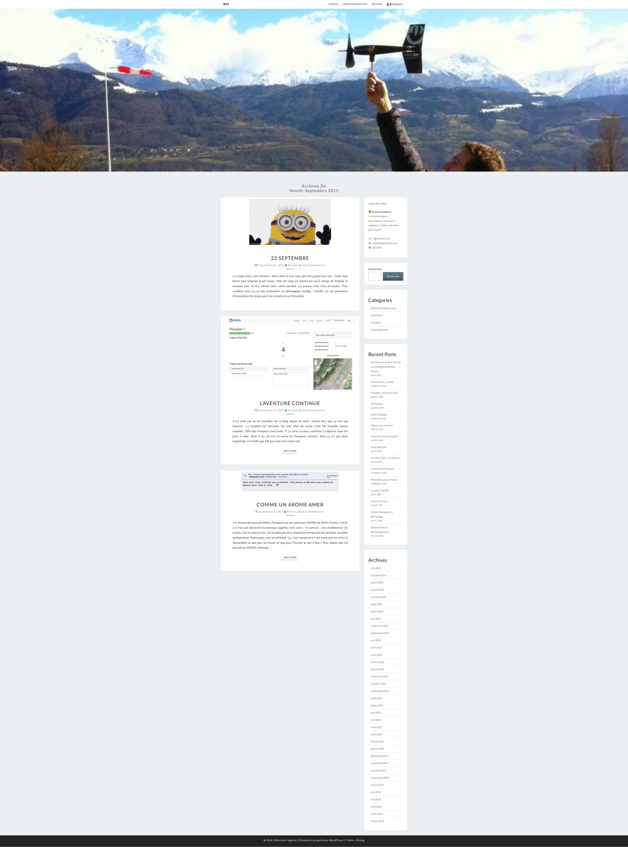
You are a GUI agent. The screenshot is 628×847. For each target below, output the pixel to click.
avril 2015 (376, 727)
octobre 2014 (378, 770)
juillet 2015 (377, 705)
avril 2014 (376, 806)
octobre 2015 (378, 683)
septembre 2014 (380, 777)
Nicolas (293, 265)
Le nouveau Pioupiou (382, 468)
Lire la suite (291, 450)
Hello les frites (379, 501)
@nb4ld (377, 247)
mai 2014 (376, 799)
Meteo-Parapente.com (355, 4)
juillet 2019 (377, 582)
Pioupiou (333, 4)
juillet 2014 (377, 784)
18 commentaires (313, 265)
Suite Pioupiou (379, 414)
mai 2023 (376, 568)
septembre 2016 (380, 633)
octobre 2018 (378, 597)
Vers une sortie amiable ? (385, 436)
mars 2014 (376, 813)
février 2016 (377, 662)
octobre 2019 (378, 575)
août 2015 (376, 698)
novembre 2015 (379, 676)
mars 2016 (376, 654)
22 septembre (290, 258)
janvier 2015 (377, 748)
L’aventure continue (290, 403)
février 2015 (377, 741)
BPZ (226, 4)
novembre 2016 (379, 625)
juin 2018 (376, 618)
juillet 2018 (377, 611)
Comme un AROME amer (290, 504)
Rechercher (375, 269)
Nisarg (360, 840)
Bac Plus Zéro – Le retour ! (385, 457)
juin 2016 (376, 640)
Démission (377, 403)
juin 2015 (376, 712)
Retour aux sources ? (382, 425)
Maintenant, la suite (382, 382)
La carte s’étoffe (380, 490)
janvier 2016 (377, 669)
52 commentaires (312, 511)
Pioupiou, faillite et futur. (385, 392)
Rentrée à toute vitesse (384, 479)
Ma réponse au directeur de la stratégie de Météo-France (386, 367)
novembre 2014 (379, 763)
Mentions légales (286, 840)
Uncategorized (379, 329)
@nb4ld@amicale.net (385, 243)
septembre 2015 (380, 691)
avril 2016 (376, 647)
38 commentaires (313, 410)
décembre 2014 (379, 756)
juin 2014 (376, 792)
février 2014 (377, 821)
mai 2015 (376, 719)
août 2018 (376, 604)
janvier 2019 (377, 589)
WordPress (336, 840)
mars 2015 (376, 734)
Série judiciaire (379, 447)
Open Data (377, 4)
